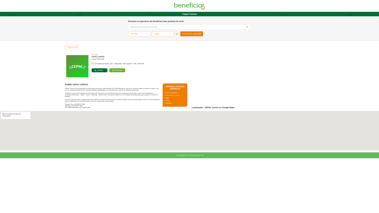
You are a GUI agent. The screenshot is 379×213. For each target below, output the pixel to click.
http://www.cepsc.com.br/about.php (79, 107)
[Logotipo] (189, 6)
